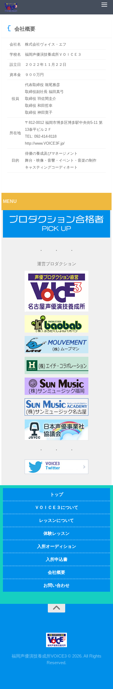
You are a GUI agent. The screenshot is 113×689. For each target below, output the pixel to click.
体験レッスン (56, 533)
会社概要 (56, 572)
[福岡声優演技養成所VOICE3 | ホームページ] (13, 7)
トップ (56, 494)
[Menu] (106, 4)
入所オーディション (56, 546)
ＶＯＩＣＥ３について (56, 507)
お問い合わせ (56, 585)
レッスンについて (56, 520)
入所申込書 (57, 559)
